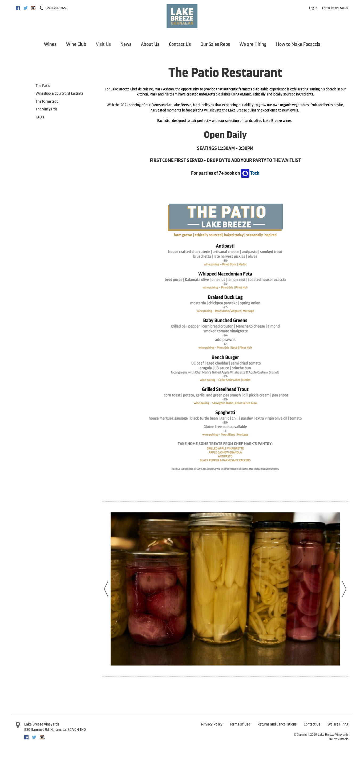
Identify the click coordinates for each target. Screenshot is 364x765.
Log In (313, 8)
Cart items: (335, 8)
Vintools (343, 739)
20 (293, 669)
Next (344, 589)
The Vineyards (46, 109)
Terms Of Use (240, 724)
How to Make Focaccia (298, 44)
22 (309, 669)
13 (237, 669)
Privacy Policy (212, 724)
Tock (254, 173)
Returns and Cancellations (277, 724)
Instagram (33, 8)
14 (245, 669)
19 (285, 669)
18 (277, 669)
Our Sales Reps (215, 44)
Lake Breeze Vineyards (41, 724)
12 (229, 669)
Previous (106, 589)
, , (55, 729)
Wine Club (76, 44)
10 (213, 669)
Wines (50, 44)
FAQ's (40, 117)
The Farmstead (47, 101)
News (125, 44)
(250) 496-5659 (56, 8)
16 (261, 669)
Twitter (25, 8)
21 (301, 669)
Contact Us (180, 44)
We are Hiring (253, 44)
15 (253, 669)
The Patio (43, 85)
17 (269, 669)
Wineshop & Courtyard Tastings (59, 93)
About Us (150, 44)
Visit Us (103, 44)
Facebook (18, 8)
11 (221, 669)
